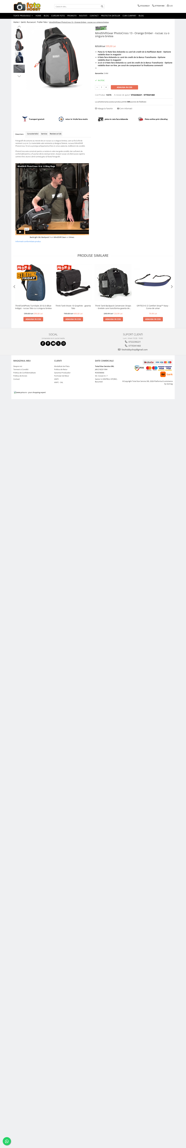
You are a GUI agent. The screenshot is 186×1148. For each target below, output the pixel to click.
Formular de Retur (61, 376)
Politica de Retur (60, 369)
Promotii (72, 15)
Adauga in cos (124, 87)
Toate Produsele (22, 15)
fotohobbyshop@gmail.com (134, 349)
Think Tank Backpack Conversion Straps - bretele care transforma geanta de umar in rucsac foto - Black (113, 307)
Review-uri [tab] (55, 133)
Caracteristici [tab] (32, 133)
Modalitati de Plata (61, 366)
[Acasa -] (27, 6)
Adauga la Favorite (105, 108)
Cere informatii (125, 108)
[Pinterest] (48, 343)
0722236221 (134, 341)
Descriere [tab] (19, 134)
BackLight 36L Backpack (39, 237)
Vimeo (71, 237)
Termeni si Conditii (20, 369)
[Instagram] (63, 343)
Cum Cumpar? (129, 15)
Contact (94, 15)
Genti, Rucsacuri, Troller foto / (35, 22)
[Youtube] (53, 343)
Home (38, 15)
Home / (16, 22)
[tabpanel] (58, 58)
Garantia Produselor (62, 372)
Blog (46, 15)
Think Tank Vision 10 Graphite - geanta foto (73, 307)
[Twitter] (58, 343)
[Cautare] (102, 6)
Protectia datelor (110, 15)
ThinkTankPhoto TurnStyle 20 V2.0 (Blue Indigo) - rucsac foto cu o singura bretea (33, 307)
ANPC (56, 379)
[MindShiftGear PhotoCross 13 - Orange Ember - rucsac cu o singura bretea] (58, 58)
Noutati (83, 15)
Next (19, 76)
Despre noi (17, 366)
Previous (19, 27)
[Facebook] (42, 343)
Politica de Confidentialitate (24, 372)
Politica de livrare (20, 376)
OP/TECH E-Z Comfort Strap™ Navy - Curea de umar (153, 307)
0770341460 (134, 345)
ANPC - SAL (58, 382)
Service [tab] (44, 133)
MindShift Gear (60, 237)
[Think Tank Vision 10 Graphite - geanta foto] (73, 282)
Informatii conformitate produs (28, 241)
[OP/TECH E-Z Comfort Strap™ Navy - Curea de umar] (153, 283)
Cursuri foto (58, 15)
